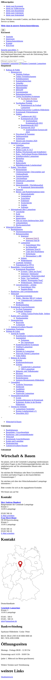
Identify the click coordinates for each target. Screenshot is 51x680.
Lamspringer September (25, 409)
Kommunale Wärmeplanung (27, 112)
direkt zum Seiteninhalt (15, 15)
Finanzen (19, 189)
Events (18, 398)
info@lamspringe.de (9, 621)
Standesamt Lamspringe (25, 181)
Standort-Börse (27, 289)
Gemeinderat (26, 196)
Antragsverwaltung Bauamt (21, 327)
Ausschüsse (25, 198)
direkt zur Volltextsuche (15, 8)
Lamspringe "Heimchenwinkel (33, 276)
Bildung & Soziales (18, 358)
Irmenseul (24, 236)
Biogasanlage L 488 (33, 256)
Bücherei (19, 373)
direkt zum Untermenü (15, 13)
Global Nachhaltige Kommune (28, 96)
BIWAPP (19, 90)
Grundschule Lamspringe (31, 367)
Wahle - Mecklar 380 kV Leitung (29, 298)
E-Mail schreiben (7, 516)
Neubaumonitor (22, 318)
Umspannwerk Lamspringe (31, 300)
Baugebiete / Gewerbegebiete (22, 267)
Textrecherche (26, 203)
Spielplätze (20, 349)
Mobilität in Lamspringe (20, 143)
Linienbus (20, 145)
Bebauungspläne (22, 234)
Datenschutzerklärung (14, 41)
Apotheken (20, 389)
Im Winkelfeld (31, 247)
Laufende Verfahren (23, 263)
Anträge (24, 205)
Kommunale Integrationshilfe (32, 187)
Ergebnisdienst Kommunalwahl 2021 (34, 122)
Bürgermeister (21, 170)
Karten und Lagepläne (19, 316)
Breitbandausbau (22, 305)
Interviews (20, 216)
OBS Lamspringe (28, 369)
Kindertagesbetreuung (24, 362)
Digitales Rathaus (23, 74)
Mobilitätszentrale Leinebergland (28, 165)
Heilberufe (20, 387)
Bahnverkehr (21, 163)
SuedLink (20, 302)
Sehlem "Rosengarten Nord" (32, 280)
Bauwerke (20, 322)
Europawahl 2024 (28, 127)
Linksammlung (22, 223)
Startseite (9, 37)
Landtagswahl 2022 (28, 116)
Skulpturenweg (7, 677)
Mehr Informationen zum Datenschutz (16, 59)
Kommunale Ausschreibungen (23, 307)
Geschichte (20, 212)
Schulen (19, 365)
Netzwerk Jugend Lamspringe (27, 353)
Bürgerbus (20, 158)
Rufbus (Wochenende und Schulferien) (31, 152)
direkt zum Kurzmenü (14, 6)
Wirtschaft (15, 294)
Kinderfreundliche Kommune (27, 345)
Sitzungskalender (27, 194)
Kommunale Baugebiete (25, 269)
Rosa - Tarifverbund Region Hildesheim (31, 154)
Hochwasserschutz (23, 225)
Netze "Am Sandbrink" (30, 278)
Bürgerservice (16, 72)
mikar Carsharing (22, 147)
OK (3, 30)
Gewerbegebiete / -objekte (26, 285)
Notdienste (20, 391)
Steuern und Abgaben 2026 (26, 141)
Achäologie (20, 325)
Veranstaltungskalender (20, 396)
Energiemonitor (22, 92)
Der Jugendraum (27, 342)
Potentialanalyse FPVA (25, 265)
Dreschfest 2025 (22, 413)
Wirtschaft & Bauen (13, 227)
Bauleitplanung (17, 229)
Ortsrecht (19, 183)
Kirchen (19, 360)
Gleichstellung (21, 178)
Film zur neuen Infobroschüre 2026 (29, 220)
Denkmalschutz (17, 320)
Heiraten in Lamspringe (25, 351)
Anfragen (24, 207)
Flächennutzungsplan (24, 232)
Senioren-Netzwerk (23, 376)
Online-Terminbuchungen (26, 76)
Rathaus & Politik (13, 70)
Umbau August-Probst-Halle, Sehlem (35, 314)
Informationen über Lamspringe (23, 209)
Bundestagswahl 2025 (29, 125)
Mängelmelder (21, 88)
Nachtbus (19, 161)
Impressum (10, 39)
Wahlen (19, 114)
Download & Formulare (25, 134)
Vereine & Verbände (19, 407)
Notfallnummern (22, 79)
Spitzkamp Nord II (33, 249)
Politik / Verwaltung (18, 167)
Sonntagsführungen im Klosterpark (29, 400)
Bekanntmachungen (23, 94)
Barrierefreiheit (22, 85)
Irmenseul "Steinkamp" (30, 274)
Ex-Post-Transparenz (24, 309)
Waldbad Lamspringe (24, 347)
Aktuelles (19, 83)
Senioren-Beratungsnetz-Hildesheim (30, 380)
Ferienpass (25, 340)
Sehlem (24, 258)
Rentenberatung (22, 378)
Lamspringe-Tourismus (15, 329)
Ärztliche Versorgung (24, 384)
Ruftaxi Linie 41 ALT (24, 150)
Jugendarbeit (21, 338)
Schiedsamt (20, 139)
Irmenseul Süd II (32, 238)
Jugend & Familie (18, 333)
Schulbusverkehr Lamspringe (27, 156)
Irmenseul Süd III (32, 240)
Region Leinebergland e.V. (26, 411)
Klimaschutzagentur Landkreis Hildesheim (32, 110)
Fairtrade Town (32, 101)
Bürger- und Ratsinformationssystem (30, 192)
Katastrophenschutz (23, 81)
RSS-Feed (10, 45)
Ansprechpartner (22, 176)
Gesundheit (15, 382)
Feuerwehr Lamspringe (25, 393)
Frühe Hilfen (21, 356)
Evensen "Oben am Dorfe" (31, 271)
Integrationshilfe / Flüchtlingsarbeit (29, 185)
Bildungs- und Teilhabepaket (27, 371)
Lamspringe (25, 243)
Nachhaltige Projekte (29, 99)
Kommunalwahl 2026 (29, 119)
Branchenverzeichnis (24, 296)
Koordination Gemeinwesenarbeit (29, 336)
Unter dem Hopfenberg (35, 252)
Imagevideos (21, 218)
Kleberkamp (30, 254)
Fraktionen (25, 201)
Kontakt (9, 43)
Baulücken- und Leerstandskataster (24, 291)
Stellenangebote (22, 136)
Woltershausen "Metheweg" (32, 283)
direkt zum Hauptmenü (15, 11)
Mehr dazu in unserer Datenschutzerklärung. (20, 26)
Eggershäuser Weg (33, 245)
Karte (18, 214)
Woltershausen (26, 260)
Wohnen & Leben (13, 331)
